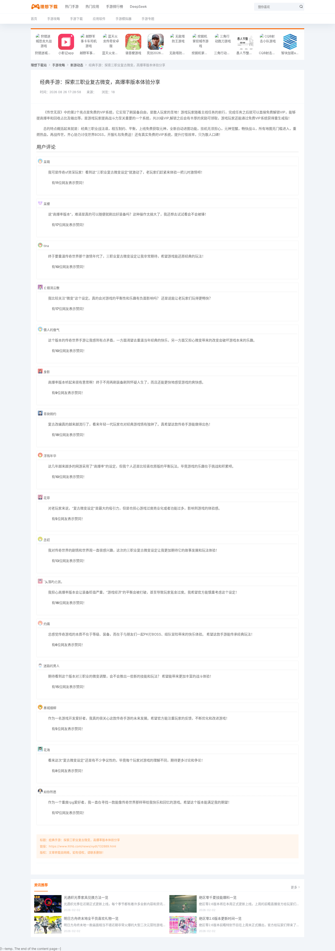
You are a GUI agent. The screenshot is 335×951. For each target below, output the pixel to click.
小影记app (66, 53)
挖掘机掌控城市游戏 (202, 53)
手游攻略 (53, 19)
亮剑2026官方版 (157, 53)
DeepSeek (138, 6)
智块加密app (290, 53)
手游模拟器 (123, 19)
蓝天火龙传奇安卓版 (112, 53)
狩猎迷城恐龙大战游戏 (45, 53)
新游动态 (76, 65)
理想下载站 (39, 65)
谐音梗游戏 (133, 53)
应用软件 (99, 19)
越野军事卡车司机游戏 (90, 53)
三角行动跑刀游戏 (224, 53)
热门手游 (72, 6)
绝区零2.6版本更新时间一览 (220, 918)
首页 (34, 19)
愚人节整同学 (245, 53)
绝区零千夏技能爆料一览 (218, 897)
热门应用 (92, 6)
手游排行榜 (114, 6)
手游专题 (148, 19)
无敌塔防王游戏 (179, 53)
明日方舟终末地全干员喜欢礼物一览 (91, 918)
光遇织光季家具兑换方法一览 (86, 897)
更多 (294, 887)
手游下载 (76, 19)
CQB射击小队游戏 (269, 53)
